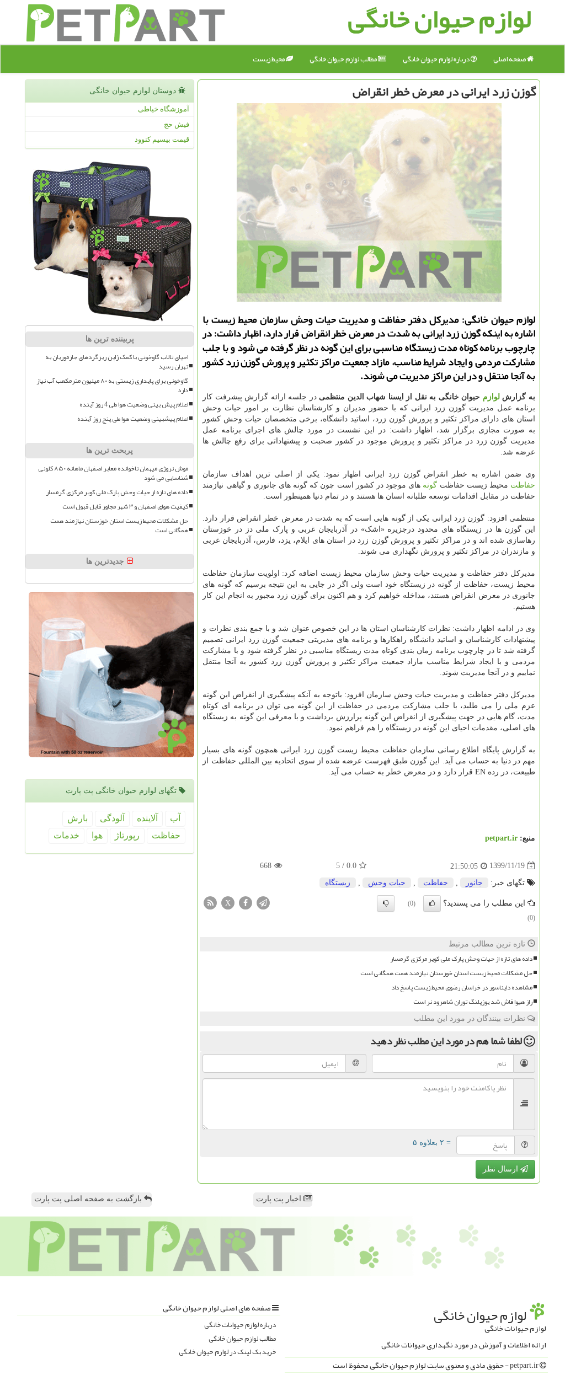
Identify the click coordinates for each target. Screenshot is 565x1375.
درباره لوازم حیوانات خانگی (240, 1325)
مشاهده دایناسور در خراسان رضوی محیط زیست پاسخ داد (461, 987)
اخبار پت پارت (279, 1199)
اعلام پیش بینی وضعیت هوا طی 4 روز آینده (133, 404)
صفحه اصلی (510, 59)
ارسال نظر (501, 1169)
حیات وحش (387, 883)
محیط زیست (269, 59)
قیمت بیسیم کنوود (162, 139)
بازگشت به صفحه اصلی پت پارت (89, 1199)
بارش (77, 818)
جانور (474, 883)
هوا (97, 835)
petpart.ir (501, 838)
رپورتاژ (127, 835)
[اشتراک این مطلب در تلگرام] (263, 902)
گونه (430, 485)
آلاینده (147, 818)
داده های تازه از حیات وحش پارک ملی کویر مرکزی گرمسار (461, 959)
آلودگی (112, 818)
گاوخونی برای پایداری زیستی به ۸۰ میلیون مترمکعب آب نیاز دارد (112, 385)
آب (175, 818)
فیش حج (176, 124)
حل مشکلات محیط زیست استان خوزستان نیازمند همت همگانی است (446, 973)
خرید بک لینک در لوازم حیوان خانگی (227, 1352)
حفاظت (522, 485)
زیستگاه (337, 883)
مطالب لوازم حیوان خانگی (344, 59)
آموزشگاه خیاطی (163, 109)
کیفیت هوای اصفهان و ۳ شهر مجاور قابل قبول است (125, 506)
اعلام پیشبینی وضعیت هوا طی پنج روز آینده (132, 419)
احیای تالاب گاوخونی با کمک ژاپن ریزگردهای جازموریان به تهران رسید (116, 362)
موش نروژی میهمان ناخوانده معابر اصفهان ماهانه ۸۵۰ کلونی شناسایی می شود (113, 473)
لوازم (491, 397)
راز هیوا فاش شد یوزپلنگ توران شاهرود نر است (472, 1002)
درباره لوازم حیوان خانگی (437, 59)
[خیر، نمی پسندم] (386, 903)
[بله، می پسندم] (432, 903)
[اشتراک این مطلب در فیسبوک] (245, 902)
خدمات (66, 835)
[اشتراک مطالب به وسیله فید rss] (210, 902)
